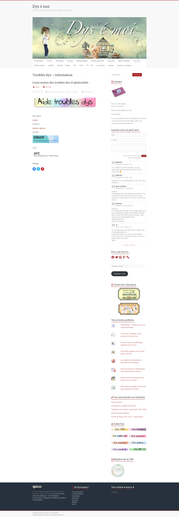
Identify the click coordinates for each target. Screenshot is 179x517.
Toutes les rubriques (124, 65)
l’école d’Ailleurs (78, 494)
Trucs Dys (136, 61)
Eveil (81, 65)
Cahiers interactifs (97, 61)
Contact (111, 65)
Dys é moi (41, 6)
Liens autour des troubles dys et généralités (60, 82)
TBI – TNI (89, 65)
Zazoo (37, 87)
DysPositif (76, 498)
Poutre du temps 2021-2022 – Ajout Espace (127, 417)
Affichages (60, 61)
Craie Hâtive (76, 496)
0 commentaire (88, 92)
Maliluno (74, 502)
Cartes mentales (124, 61)
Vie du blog (101, 65)
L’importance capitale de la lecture (123, 406)
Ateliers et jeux (39, 65)
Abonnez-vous (119, 274)
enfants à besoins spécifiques (56, 92)
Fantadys (75, 500)
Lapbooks (111, 61)
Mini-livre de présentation (120, 413)
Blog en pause (116, 402)
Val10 (74, 504)
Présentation (38, 61)
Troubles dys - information (71, 92)
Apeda (35, 120)
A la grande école (77, 492)
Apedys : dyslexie (39, 128)
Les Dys (49, 61)
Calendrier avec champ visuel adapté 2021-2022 (128, 409)
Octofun (51, 65)
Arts (74, 65)
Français (70, 61)
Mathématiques (82, 61)
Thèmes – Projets (63, 65)
